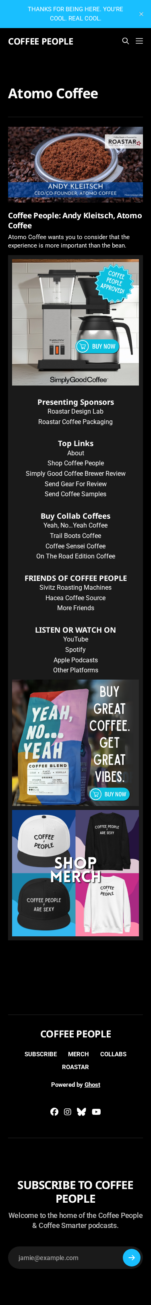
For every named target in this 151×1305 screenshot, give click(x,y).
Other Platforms (75, 670)
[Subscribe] (132, 1257)
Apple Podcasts (76, 660)
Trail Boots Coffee (75, 536)
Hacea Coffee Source (75, 598)
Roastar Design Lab (75, 411)
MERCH (78, 1054)
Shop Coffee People (76, 463)
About (75, 453)
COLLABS (113, 1054)
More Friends (75, 608)
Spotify (75, 650)
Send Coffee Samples (75, 494)
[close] (141, 14)
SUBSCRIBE (41, 1054)
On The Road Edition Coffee (75, 556)
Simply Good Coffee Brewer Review (76, 473)
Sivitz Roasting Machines (75, 587)
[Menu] (139, 41)
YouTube (75, 639)
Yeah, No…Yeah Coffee (75, 525)
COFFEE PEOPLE (40, 41)
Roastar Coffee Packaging (75, 422)
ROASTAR (75, 1067)
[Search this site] (125, 41)
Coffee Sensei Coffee (75, 546)
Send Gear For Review (76, 484)
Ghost (92, 1084)
